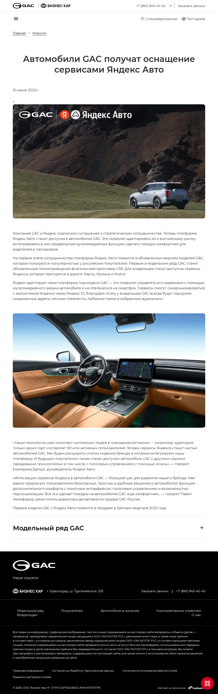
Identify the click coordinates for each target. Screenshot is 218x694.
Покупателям (72, 610)
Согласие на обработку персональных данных (83, 670)
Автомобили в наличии (119, 610)
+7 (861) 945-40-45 (190, 591)
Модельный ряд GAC (48, 527)
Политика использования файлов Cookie (149, 670)
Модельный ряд (30, 610)
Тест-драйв (196, 19)
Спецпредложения (161, 19)
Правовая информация (28, 670)
